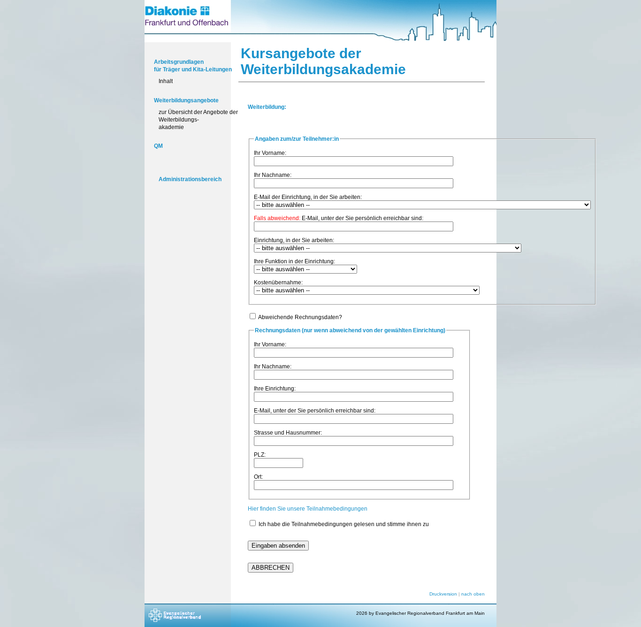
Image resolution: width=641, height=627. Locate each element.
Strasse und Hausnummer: (288, 432)
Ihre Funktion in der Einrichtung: (294, 261)
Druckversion (443, 593)
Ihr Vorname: (270, 153)
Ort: (258, 477)
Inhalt (166, 81)
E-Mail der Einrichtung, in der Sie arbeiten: (308, 197)
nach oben (473, 593)
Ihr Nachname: (272, 175)
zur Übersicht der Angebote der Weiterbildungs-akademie (198, 119)
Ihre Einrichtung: (275, 388)
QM (158, 146)
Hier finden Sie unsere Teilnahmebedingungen (307, 508)
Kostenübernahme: (278, 282)
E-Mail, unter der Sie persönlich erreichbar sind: (338, 218)
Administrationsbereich (190, 179)
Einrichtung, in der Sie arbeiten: (294, 240)
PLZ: (260, 454)
